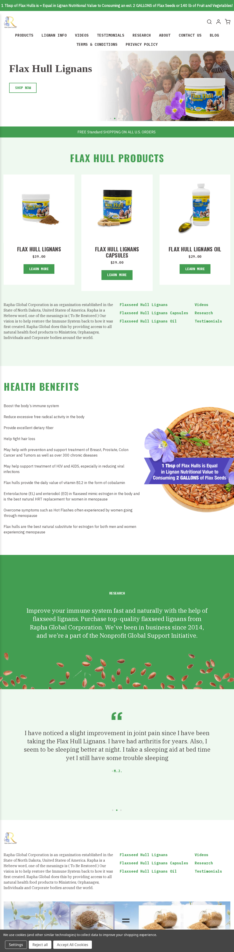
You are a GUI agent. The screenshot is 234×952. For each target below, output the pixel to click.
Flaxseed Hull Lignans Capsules (154, 313)
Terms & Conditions (96, 44)
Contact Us (190, 35)
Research (142, 35)
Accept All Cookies (72, 944)
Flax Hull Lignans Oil (195, 249)
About (164, 35)
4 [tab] (123, 118)
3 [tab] (119, 118)
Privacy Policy (142, 44)
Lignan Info (54, 35)
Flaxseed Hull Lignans (144, 304)
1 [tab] (111, 118)
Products (24, 35)
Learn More (39, 269)
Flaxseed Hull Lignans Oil (148, 321)
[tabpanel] (117, 87)
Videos (82, 35)
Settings (16, 944)
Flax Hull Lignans (39, 249)
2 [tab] (115, 118)
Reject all (40, 944)
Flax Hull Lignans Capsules (117, 252)
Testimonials (110, 35)
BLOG (214, 35)
